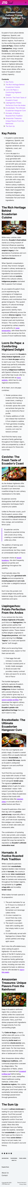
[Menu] (25, 2)
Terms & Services (21, 1182)
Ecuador (14, 21)
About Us (14, 1160)
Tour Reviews (13, 1158)
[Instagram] (6, 1153)
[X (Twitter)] (4, 1153)
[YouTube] (11, 1153)
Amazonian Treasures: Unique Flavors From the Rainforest (15, 120)
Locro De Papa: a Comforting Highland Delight (13, 92)
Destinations (5, 1158)
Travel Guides (22, 1158)
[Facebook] (2, 1153)
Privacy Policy (22, 1184)
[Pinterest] (9, 1153)
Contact (5, 1175)
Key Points (9, 82)
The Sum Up (10, 126)
